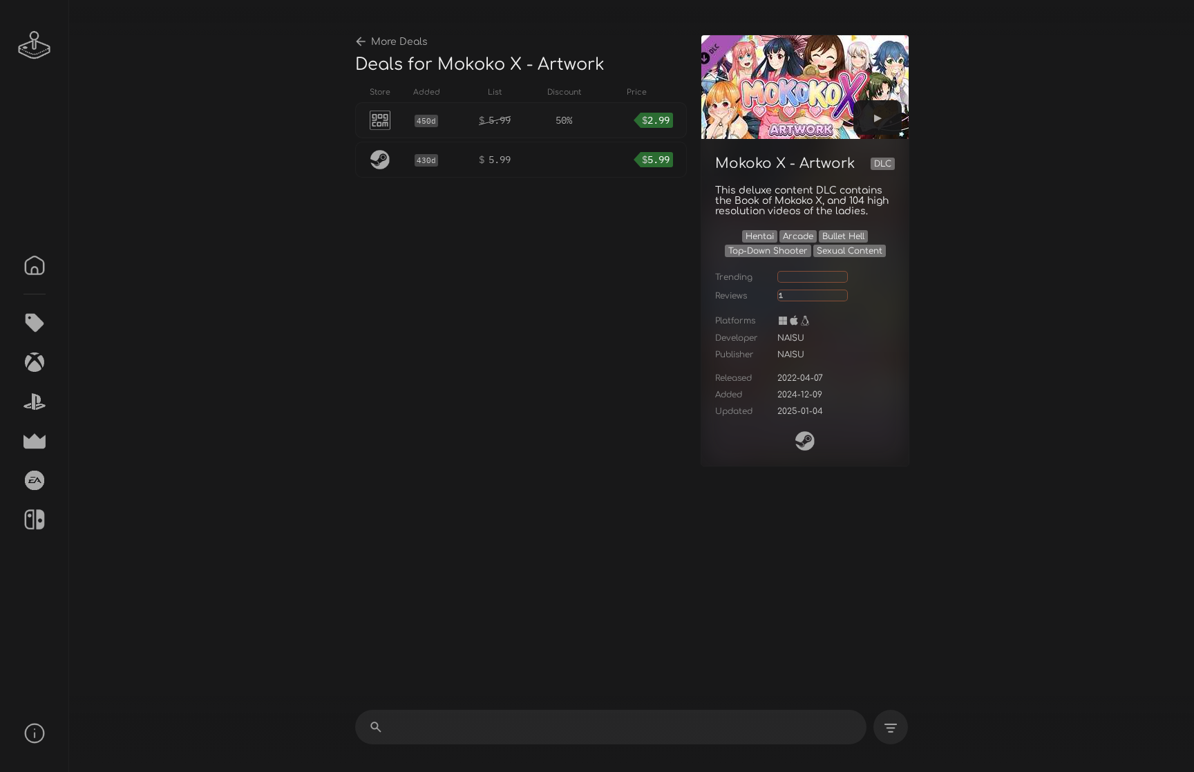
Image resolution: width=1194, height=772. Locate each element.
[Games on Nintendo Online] (34, 520)
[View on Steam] (805, 441)
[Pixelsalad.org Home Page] (34, 45)
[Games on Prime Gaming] (34, 441)
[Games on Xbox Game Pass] (34, 362)
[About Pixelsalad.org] (34, 733)
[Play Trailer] (877, 117)
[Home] (34, 265)
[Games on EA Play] (34, 480)
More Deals (399, 42)
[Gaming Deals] (34, 323)
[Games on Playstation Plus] (34, 401)
